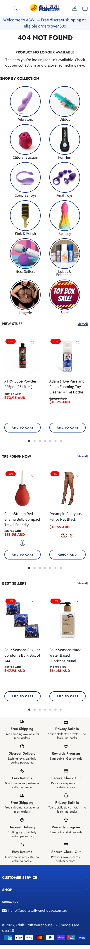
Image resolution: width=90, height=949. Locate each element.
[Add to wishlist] (32, 343)
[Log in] (75, 8)
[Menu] (5, 8)
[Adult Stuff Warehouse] (45, 8)
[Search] (15, 8)
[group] (25, 103)
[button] (85, 8)
